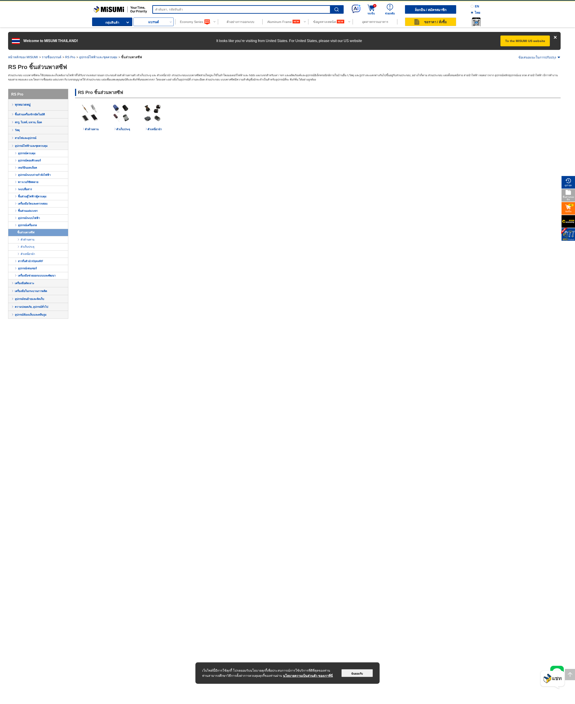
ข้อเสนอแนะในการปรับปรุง (537, 57)
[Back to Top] (570, 674)
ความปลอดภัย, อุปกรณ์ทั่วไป (31, 306)
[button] (476, 21)
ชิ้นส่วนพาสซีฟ (26, 232)
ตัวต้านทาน (27, 239)
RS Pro (70, 57)
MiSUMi (98, 7)
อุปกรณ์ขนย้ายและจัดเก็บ (29, 299)
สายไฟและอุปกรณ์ (25, 138)
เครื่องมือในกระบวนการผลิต (31, 291)
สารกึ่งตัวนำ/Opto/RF (30, 261)
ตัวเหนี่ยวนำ (28, 254)
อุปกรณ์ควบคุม (26, 153)
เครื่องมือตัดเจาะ (24, 283)
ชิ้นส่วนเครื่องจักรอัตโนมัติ (30, 114)
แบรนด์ (153, 22)
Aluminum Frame (279, 22)
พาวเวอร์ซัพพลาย (28, 182)
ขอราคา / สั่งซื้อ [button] (435, 22)
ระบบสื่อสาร (25, 189)
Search (336, 9)
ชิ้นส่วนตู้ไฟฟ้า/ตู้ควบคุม (32, 196)
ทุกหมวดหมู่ (23, 104)
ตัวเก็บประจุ (27, 246)
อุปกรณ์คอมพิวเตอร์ (29, 160)
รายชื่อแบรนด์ (51, 57)
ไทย (477, 12)
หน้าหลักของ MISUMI (23, 57)
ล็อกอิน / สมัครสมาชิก (431, 10)
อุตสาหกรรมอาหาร (375, 22)
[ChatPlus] (553, 680)
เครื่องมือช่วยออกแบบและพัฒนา (37, 275)
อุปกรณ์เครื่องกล (27, 225)
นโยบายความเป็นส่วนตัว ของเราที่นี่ (308, 675)
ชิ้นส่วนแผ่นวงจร (28, 210)
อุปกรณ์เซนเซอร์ (27, 268)
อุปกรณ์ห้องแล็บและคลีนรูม (30, 314)
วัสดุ (17, 130)
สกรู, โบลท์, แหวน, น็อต (28, 122)
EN (477, 6)
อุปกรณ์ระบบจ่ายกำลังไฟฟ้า (34, 174)
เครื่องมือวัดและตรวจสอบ (33, 203)
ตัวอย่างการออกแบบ (240, 22)
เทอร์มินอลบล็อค (27, 167)
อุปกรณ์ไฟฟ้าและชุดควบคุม (98, 57)
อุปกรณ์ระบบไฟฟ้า (29, 218)
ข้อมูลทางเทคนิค (324, 22)
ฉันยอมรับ (357, 673)
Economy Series (191, 22)
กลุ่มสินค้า (112, 22)
